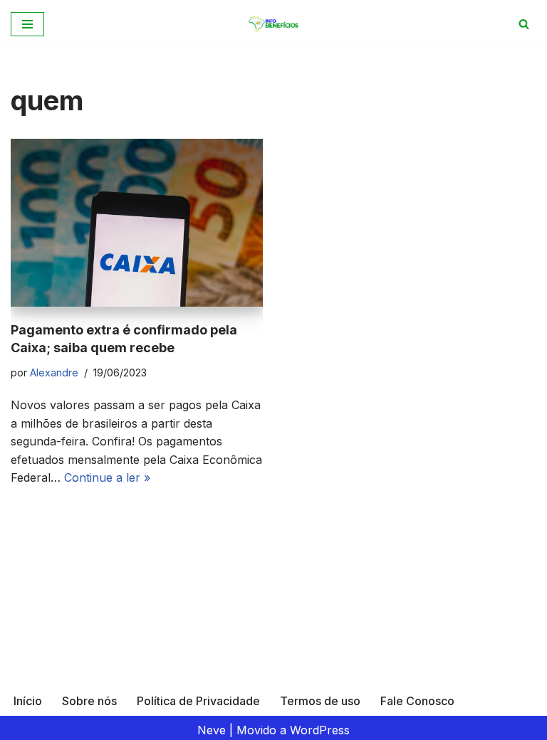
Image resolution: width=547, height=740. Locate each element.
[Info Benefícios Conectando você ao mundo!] (274, 24)
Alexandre (54, 372)
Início (28, 701)
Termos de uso (320, 701)
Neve (211, 730)
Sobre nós (89, 701)
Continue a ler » (107, 477)
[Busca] (524, 23)
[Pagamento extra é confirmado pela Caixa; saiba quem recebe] (137, 223)
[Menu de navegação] (27, 24)
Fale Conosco (417, 701)
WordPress (320, 730)
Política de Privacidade (198, 701)
